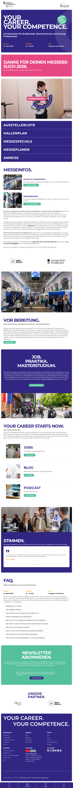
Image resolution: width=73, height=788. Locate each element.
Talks (26, 735)
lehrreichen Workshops (50, 242)
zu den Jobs (29, 455)
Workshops (28, 737)
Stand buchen (6, 757)
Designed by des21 (44, 777)
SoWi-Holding (22, 777)
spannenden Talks (37, 242)
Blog (29, 468)
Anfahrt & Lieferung (8, 750)
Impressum (28, 777)
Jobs (28, 447)
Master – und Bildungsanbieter (11, 755)
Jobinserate (31, 225)
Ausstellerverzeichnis (8, 740)
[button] (4, 558)
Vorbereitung (10, 342)
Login (4, 760)
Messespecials (29, 742)
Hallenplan (6, 742)
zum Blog (29, 475)
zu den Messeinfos (31, 185)
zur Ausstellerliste (36, 385)
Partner (5, 744)
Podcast (32, 488)
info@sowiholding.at (36, 757)
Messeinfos (6, 735)
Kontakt (49, 744)
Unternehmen (6, 753)
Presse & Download (52, 742)
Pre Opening (28, 740)
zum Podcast (30, 495)
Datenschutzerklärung (35, 777)
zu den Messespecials (32, 204)
